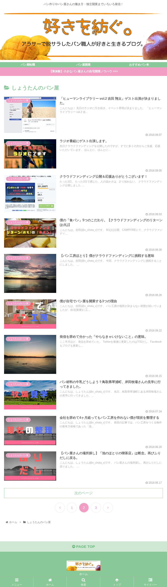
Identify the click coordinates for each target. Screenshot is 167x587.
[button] (154, 423)
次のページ (83, 493)
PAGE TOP (85, 547)
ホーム (83, 574)
